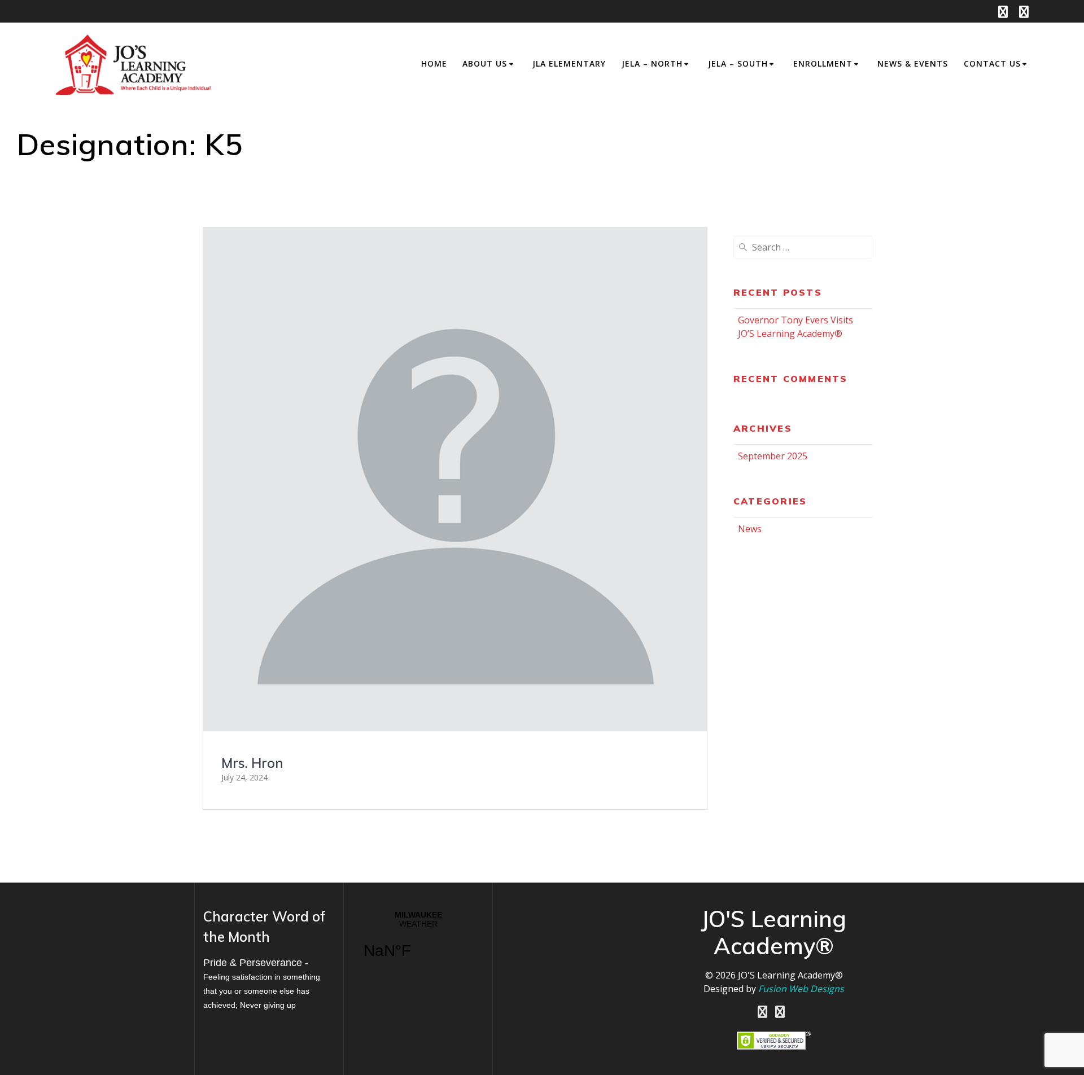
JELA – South (738, 63)
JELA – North (652, 63)
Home (434, 63)
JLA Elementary (569, 63)
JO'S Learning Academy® (790, 975)
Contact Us (992, 63)
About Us (484, 63)
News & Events (912, 63)
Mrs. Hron (252, 762)
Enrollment (823, 63)
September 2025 (772, 456)
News (750, 529)
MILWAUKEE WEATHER (418, 942)
